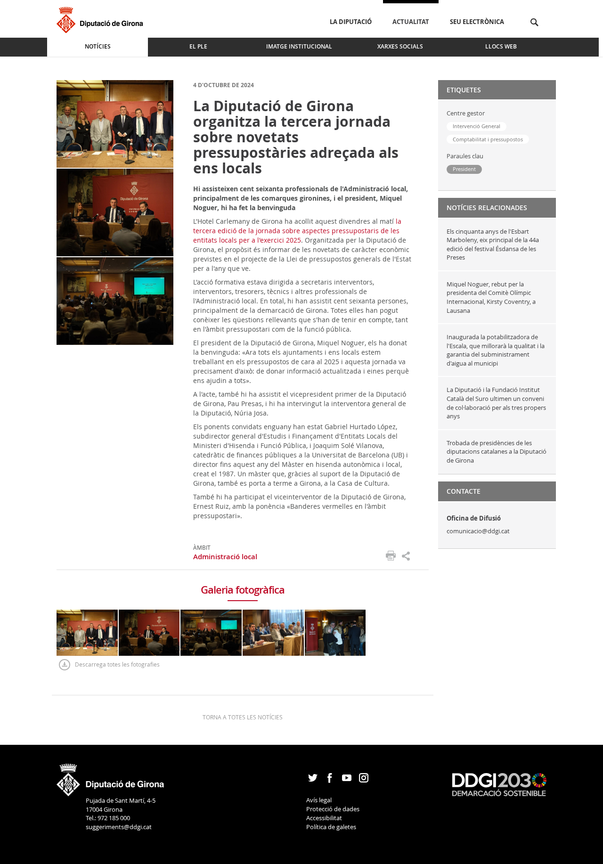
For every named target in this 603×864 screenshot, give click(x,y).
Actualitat (410, 21)
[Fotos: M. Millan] (115, 123)
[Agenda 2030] (499, 784)
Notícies (98, 46)
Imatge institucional (299, 46)
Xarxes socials (400, 46)
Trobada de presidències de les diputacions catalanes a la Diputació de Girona (496, 452)
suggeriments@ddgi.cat (119, 827)
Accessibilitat (324, 818)
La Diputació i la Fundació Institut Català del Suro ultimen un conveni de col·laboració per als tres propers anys (496, 402)
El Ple (198, 46)
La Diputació (351, 21)
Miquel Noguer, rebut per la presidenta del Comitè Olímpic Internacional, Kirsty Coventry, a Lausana (491, 297)
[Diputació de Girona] (102, 18)
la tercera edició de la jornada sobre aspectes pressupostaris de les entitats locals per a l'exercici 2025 (297, 231)
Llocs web (501, 46)
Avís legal (319, 800)
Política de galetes (331, 827)
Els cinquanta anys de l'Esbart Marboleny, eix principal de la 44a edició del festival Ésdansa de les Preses (493, 244)
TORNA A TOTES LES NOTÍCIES (243, 717)
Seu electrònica (477, 21)
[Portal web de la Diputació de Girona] (111, 777)
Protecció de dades (332, 809)
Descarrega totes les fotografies (117, 664)
